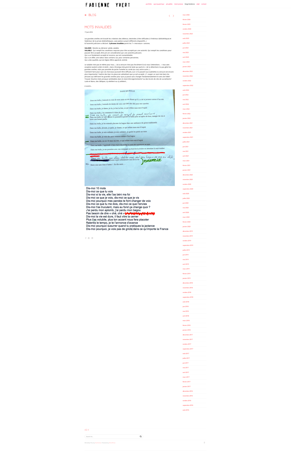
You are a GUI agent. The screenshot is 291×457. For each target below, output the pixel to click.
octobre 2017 (187, 344)
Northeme (98, 443)
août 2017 (186, 353)
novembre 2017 (188, 339)
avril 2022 (186, 104)
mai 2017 (186, 368)
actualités (169, 4)
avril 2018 (186, 316)
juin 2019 (185, 255)
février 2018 (186, 325)
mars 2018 (186, 320)
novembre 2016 (188, 396)
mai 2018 (186, 311)
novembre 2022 (188, 76)
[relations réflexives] (169, 16)
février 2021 (186, 165)
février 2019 (186, 274)
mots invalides (98, 27)
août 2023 (186, 38)
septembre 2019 (188, 245)
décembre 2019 (188, 231)
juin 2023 (185, 48)
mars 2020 (186, 217)
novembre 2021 (188, 128)
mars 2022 (186, 109)
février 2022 (186, 114)
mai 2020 (186, 208)
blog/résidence (190, 4)
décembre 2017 (188, 335)
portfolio (149, 4)
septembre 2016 (188, 405)
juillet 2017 (186, 358)
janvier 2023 (187, 67)
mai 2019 (186, 259)
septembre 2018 (188, 297)
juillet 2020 (186, 198)
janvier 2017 (187, 386)
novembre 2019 (188, 236)
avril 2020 (186, 212)
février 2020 (186, 222)
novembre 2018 (188, 288)
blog (92, 15)
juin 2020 (185, 203)
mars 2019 (186, 269)
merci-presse (178, 4)
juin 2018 (185, 306)
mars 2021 (186, 161)
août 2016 (186, 410)
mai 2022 (186, 99)
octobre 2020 (187, 184)
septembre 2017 (188, 349)
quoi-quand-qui (159, 4)
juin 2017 (185, 363)
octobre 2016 (187, 401)
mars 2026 (186, 15)
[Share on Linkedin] (92, 238)
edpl (198, 4)
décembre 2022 (188, 71)
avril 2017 (186, 372)
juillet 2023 (186, 43)
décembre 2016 (188, 391)
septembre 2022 (188, 85)
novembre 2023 (188, 34)
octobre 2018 (187, 292)
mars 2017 (186, 377)
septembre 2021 (188, 137)
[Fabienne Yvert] (107, 4)
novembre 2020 (188, 179)
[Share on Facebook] (85, 238)
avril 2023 (186, 57)
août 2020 (186, 194)
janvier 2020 (187, 226)
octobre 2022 (187, 81)
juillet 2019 (186, 250)
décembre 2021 (188, 123)
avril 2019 (186, 264)
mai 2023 (186, 52)
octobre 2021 (187, 132)
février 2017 (186, 382)
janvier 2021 (187, 170)
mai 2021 (186, 151)
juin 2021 (185, 147)
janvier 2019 (187, 278)
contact (203, 4)
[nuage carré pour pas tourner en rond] (173, 16)
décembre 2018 (188, 283)
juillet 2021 (186, 142)
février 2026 (186, 19)
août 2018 (186, 302)
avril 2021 (186, 156)
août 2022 (186, 90)
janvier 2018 (187, 330)
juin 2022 (185, 95)
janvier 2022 (187, 118)
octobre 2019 (187, 241)
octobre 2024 (187, 29)
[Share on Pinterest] (89, 238)
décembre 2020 (188, 175)
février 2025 (186, 24)
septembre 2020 (188, 189)
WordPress (112, 443)
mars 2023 (186, 62)
